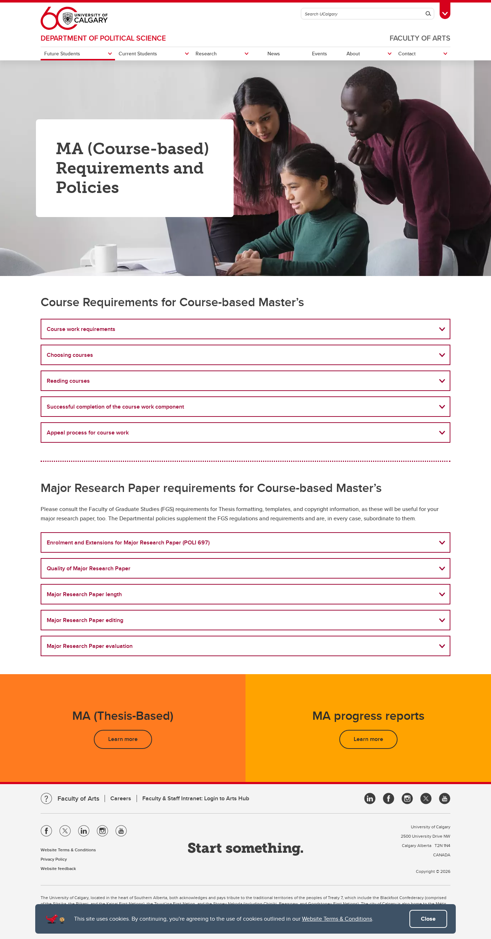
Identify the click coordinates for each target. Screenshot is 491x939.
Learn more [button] (123, 739)
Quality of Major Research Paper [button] (88, 568)
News (273, 53)
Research (206, 53)
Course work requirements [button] (81, 329)
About (353, 53)
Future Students (62, 53)
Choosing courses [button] (70, 355)
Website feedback (58, 868)
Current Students (138, 53)
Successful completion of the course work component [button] (115, 406)
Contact (407, 53)
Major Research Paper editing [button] (85, 620)
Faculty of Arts (420, 38)
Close (428, 919)
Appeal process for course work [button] (88, 432)
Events (319, 53)
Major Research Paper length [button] (84, 594)
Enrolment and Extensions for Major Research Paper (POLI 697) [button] (128, 542)
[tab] (245, 329)
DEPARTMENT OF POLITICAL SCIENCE (103, 38)
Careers (120, 798)
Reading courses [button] (68, 381)
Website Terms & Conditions (337, 919)
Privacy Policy (54, 859)
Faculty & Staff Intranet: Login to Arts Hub (195, 798)
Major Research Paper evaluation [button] (90, 646)
